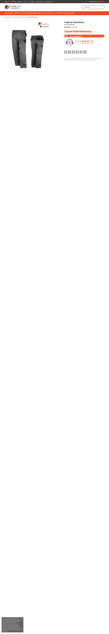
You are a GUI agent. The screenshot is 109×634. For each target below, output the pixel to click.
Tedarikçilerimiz (48, 1)
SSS (28, 1)
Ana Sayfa (7, 1)
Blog (25, 1)
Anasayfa (7, 17)
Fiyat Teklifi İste (76, 37)
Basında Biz (20, 1)
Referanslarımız (39, 1)
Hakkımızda (13, 1)
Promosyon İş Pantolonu (18, 17)
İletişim (32, 1)
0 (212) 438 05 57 (99, 1)
